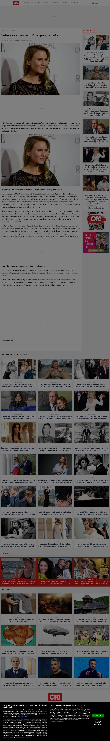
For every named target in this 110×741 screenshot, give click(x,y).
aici (43, 729)
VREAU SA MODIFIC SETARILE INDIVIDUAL (98, 722)
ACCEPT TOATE (98, 715)
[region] (55, 721)
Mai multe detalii (22, 716)
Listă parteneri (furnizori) (57, 721)
